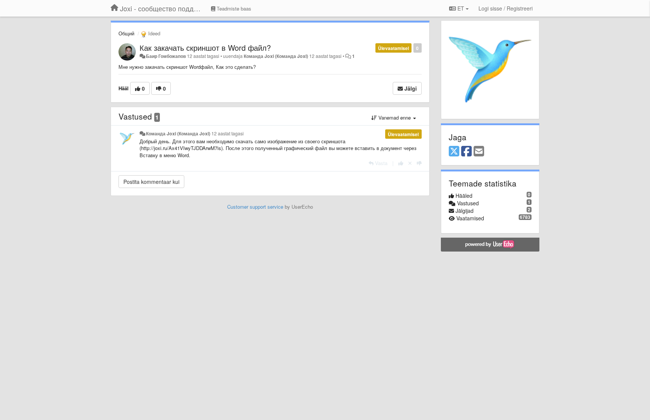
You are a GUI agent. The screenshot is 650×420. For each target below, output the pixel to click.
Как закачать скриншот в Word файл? (205, 47)
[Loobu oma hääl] (410, 163)
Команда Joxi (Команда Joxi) (276, 56)
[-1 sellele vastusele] (419, 163)
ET (461, 8)
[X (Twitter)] (454, 151)
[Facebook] (466, 151)
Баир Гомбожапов (166, 56)
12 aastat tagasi (227, 133)
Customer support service (255, 206)
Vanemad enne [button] (394, 117)
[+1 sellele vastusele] (400, 163)
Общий (126, 33)
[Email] (479, 151)
